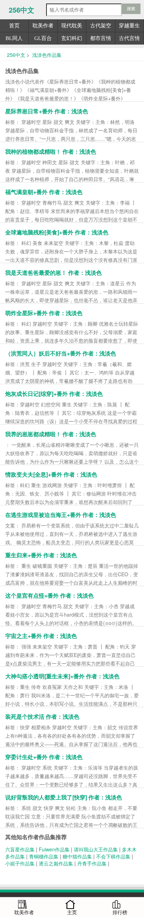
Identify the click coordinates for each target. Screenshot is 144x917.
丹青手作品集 (92, 863)
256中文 (21, 10)
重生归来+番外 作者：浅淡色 (41, 555)
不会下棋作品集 (113, 856)
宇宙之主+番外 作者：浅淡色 (41, 636)
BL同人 (14, 38)
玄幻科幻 (71, 38)
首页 (14, 25)
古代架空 (100, 25)
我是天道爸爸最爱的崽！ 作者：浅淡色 (53, 272)
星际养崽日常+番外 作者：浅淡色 (46, 111)
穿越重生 (129, 25)
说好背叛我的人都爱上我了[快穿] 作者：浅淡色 (63, 797)
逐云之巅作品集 (56, 863)
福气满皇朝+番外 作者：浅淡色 (43, 192)
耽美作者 (43, 25)
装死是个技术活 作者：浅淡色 (42, 716)
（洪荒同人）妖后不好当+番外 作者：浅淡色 (60, 353)
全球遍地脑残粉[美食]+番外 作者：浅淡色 (56, 232)
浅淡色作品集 (46, 54)
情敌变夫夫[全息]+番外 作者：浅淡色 (51, 474)
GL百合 (43, 38)
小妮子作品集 (20, 863)
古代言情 (129, 38)
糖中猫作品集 (77, 856)
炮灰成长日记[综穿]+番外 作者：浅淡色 (54, 394)
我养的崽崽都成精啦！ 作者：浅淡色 (50, 434)
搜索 (131, 8)
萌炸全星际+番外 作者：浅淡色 (43, 313)
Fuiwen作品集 (54, 849)
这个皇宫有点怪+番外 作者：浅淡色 (49, 595)
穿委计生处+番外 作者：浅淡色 (43, 757)
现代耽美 (71, 25)
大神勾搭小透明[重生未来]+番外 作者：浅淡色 (62, 676)
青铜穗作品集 (43, 856)
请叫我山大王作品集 (96, 849)
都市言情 (100, 38)
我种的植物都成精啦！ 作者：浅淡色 (50, 151)
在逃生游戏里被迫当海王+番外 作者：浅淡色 (60, 515)
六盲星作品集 (20, 849)
